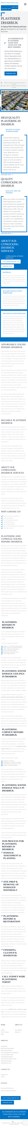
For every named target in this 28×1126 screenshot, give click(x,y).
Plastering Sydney (6, 1061)
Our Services (5, 1032)
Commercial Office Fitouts (8, 1059)
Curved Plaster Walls (7, 1054)
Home (2, 1030)
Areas (2, 1076)
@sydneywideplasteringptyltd (8, 1090)
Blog (2, 1034)
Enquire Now (6, 8)
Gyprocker (4, 1046)
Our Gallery (18, 1030)
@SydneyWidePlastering (7, 1088)
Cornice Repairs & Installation (9, 1052)
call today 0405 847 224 (11, 261)
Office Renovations (6, 1050)
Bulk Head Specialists (7, 1048)
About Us (17, 1032)
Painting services (6, 1063)
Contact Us (4, 1074)
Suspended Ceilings (7, 1057)
